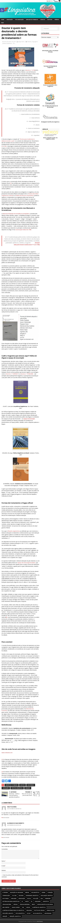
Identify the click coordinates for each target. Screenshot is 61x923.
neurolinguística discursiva (45, 904)
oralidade (29, 910)
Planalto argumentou (14, 531)
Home (2, 19)
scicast (29, 913)
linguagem (38, 901)
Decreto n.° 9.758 (30, 70)
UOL (5, 146)
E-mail (3, 866)
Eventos (42, 19)
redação (27, 788)
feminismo (48, 898)
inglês (27, 901)
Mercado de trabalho (32, 19)
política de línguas (39, 910)
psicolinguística (20, 913)
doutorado (30, 785)
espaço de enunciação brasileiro (26, 562)
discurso (21, 895)
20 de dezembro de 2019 (10, 41)
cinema (43, 892)
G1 (2, 146)
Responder (6, 817)
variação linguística (15, 916)
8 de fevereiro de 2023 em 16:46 (14, 825)
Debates (29, 41)
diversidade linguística (32, 895)
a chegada (5, 892)
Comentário (5, 849)
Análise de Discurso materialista (25, 195)
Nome (3, 861)
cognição (50, 892)
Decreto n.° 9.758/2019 (11, 785)
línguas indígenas (25, 904)
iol (31, 901)
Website (4, 870)
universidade (47, 913)
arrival (27, 892)
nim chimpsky (6, 907)
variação (4, 916)
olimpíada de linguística (39, 907)
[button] (2, 10)
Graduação (10, 19)
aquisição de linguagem (16, 892)
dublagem (13, 898)
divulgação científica (47, 895)
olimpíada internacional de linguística (13, 910)
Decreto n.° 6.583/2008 (27, 374)
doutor (22, 785)
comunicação (6, 895)
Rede (2, 22)
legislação (6, 788)
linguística (46, 901)
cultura (14, 895)
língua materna (6, 904)
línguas (15, 904)
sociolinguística (37, 913)
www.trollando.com (7, 752)
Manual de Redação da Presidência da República (16, 213)
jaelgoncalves (21, 41)
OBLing (28, 907)
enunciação (22, 898)
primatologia (50, 910)
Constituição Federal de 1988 (23, 229)
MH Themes (40, 921)
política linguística (17, 788)
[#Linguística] (30, 17)
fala (42, 898)
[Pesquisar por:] (50, 28)
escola (29, 898)
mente (33, 904)
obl (23, 907)
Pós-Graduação (19, 19)
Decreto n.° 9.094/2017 (12, 374)
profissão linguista (7, 913)
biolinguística (35, 892)
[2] (2, 771)
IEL (22, 901)
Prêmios (57, 19)
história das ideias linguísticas (10, 901)
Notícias (49, 19)
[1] (10, 183)
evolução (35, 898)
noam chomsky (16, 907)
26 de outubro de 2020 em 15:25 (14, 808)
